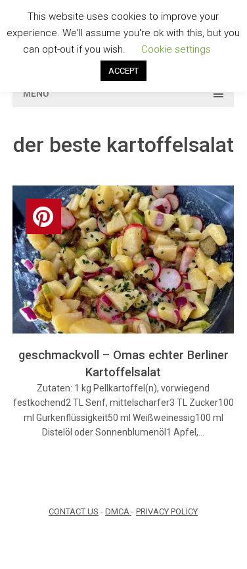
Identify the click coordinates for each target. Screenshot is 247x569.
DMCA (118, 511)
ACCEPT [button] (123, 71)
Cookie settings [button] (176, 49)
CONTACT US (74, 511)
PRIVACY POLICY (167, 511)
